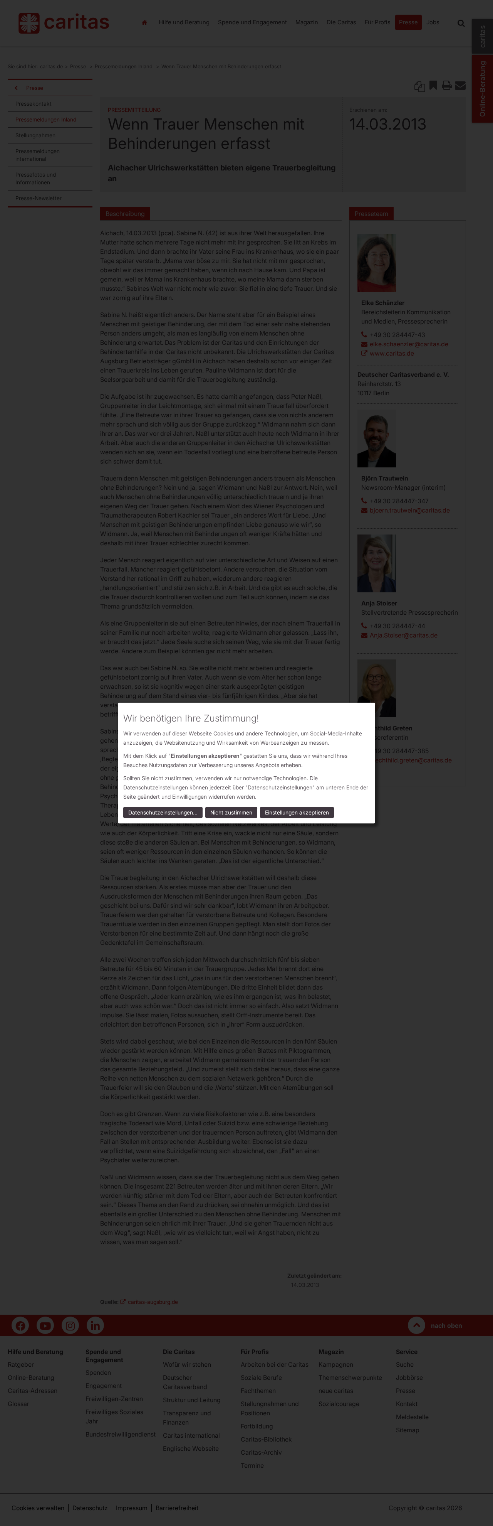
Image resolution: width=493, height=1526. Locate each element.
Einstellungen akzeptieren (297, 812)
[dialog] (246, 763)
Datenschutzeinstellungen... (163, 812)
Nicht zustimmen (231, 812)
